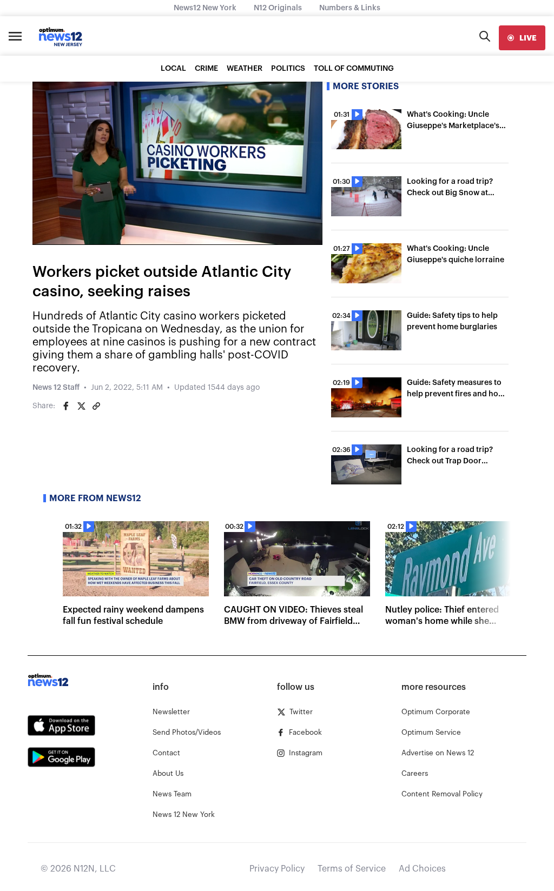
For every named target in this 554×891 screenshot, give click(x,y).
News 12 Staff (56, 387)
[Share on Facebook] (66, 406)
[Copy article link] (96, 406)
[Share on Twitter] (81, 406)
